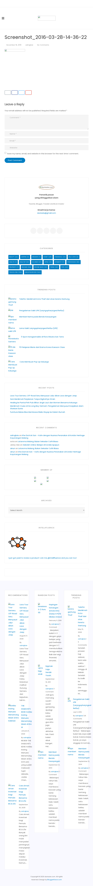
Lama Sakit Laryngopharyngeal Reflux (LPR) (38, 328)
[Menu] (3, 18)
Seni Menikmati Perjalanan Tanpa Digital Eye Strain (32, 399)
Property (12, 267)
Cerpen (23, 257)
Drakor (35, 257)
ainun (12, 448)
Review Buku (39, 267)
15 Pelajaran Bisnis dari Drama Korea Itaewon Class (42, 347)
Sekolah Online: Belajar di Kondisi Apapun (41, 445)
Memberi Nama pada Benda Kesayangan (37, 316)
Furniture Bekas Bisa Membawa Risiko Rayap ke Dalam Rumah (37, 412)
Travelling (13, 272)
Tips (62, 267)
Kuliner (35, 262)
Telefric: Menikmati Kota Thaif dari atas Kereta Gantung (44, 299)
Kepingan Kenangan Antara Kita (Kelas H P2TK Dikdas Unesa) (55, 610)
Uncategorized (30, 272)
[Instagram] (53, 3)
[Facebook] (39, 3)
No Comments (43, 45)
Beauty (11, 257)
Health (11, 262)
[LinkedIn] (46, 3)
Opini (46, 262)
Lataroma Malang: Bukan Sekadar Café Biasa (38, 441)
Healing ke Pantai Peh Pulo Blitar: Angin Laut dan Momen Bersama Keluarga (43, 402)
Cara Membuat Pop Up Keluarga (34, 361)
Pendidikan (71, 262)
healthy (23, 262)
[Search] (90, 18)
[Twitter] (43, 3)
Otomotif (58, 262)
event (46, 257)
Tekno (52, 267)
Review (24, 267)
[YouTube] (50, 3)
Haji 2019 (72, 257)
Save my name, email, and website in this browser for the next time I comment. (43, 153)
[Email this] (8, 92)
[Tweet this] (21, 92)
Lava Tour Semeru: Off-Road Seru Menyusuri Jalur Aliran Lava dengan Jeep (43, 395)
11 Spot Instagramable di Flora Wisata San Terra (42, 336)
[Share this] (15, 92)
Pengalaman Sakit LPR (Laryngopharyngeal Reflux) (41, 310)
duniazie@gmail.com (46, 213)
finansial (58, 257)
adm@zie (29, 45)
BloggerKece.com (54, 879)
